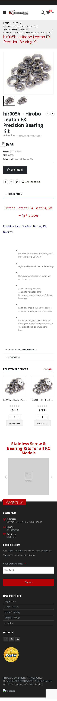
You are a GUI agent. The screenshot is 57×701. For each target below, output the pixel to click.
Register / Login (13, 617)
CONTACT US (14, 502)
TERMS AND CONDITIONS (14, 677)
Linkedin (17, 639)
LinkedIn (17, 181)
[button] (5, 12)
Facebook (5, 181)
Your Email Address (14, 563)
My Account (11, 601)
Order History (12, 606)
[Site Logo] (18, 12)
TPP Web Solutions (34, 684)
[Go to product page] (14, 386)
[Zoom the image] (28, 460)
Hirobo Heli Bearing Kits (22, 159)
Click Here (12, 537)
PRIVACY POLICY (35, 677)
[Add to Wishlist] (21, 382)
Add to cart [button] (14, 423)
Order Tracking (13, 612)
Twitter (11, 181)
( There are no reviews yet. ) (28, 135)
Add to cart (17, 169)
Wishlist (9, 623)
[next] (52, 114)
